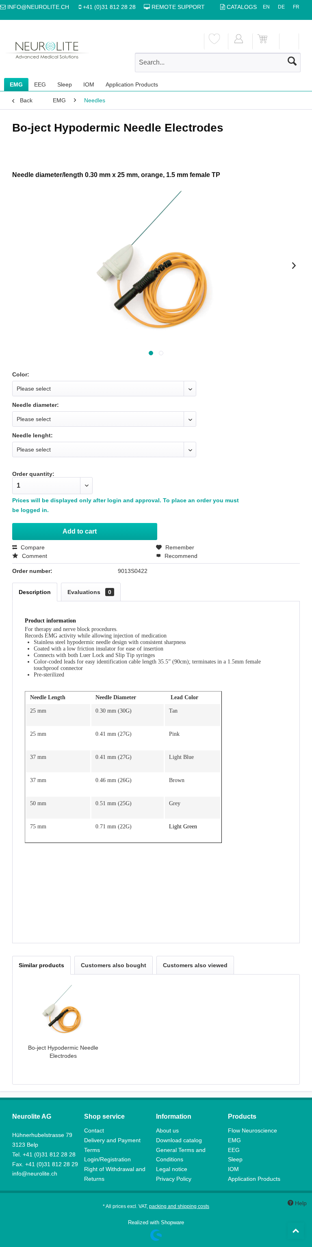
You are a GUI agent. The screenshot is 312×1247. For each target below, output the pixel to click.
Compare (32, 547)
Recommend (180, 556)
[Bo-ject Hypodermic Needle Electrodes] (63, 1011)
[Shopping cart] (263, 41)
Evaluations (89, 592)
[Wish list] (214, 41)
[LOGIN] (238, 41)
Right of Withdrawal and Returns (114, 1174)
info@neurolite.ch (34, 1173)
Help (298, 1203)
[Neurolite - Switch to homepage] (47, 53)
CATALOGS (242, 7)
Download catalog (179, 1140)
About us (167, 1130)
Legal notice (171, 1169)
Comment (33, 556)
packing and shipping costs (179, 1206)
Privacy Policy (173, 1179)
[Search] (292, 61)
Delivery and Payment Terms (112, 1145)
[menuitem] (214, 41)
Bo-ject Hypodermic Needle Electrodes (63, 1051)
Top (296, 1231)
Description (35, 592)
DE (281, 7)
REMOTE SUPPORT (177, 7)
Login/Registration (107, 1159)
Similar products (41, 965)
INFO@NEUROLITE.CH (39, 7)
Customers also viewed (195, 965)
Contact (94, 1130)
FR (296, 7)
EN (266, 7)
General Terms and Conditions (181, 1155)
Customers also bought (113, 965)
